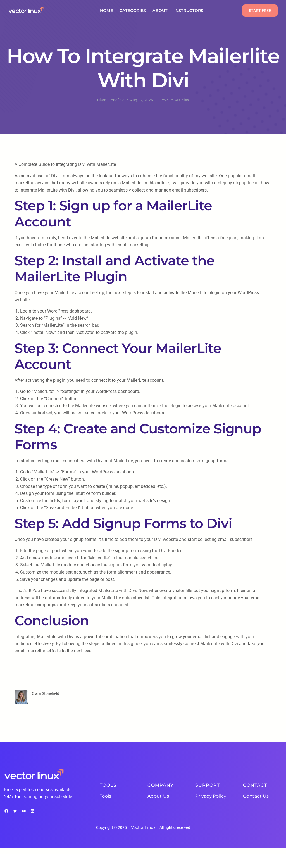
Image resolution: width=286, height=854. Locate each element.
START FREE (260, 10)
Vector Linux (143, 827)
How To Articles (174, 99)
